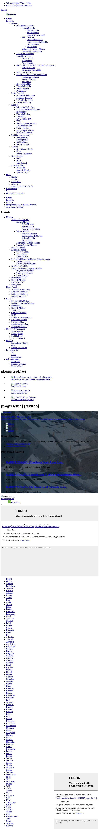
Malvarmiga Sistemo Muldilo (33, 49)
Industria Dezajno (23, 170)
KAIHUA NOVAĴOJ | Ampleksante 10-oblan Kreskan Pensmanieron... (43, 474)
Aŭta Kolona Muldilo (10, 419)
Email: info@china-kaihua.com (19, 5)
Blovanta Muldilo (23, 84)
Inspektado (20, 168)
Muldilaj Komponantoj (20, 135)
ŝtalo (18, 158)
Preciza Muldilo (22, 88)
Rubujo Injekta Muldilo (63, 419)
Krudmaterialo (17, 156)
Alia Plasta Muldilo (24, 72)
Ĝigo (18, 151)
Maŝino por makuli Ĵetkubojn (28, 109)
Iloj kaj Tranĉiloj (23, 144)
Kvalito (14, 177)
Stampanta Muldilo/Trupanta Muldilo (31, 74)
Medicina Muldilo (18, 247)
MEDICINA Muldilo (25, 54)
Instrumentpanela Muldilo (37, 42)
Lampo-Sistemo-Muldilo (32, 51)
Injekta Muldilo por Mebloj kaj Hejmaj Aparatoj (35, 65)
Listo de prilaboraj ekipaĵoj (22, 186)
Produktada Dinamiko (15, 193)
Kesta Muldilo (27, 63)
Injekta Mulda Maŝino (25, 107)
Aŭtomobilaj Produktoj (25, 95)
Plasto (18, 161)
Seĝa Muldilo (79, 419)
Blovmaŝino (21, 112)
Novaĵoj (14, 179)
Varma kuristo (22, 137)
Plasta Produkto (17, 93)
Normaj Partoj (22, 140)
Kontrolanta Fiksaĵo (24, 149)
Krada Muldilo (33, 33)
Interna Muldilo (28, 37)
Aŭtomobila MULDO (25, 26)
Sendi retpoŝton (7, 499)
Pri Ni (8, 175)
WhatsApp (15, 502)
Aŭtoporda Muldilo (35, 40)
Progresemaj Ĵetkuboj (25, 271)
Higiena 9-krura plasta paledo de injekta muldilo (30, 379)
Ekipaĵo (14, 105)
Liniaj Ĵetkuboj (22, 275)
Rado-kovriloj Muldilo (36, 35)
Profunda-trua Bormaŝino (26, 123)
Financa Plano (22, 172)
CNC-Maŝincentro (24, 119)
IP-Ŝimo (23, 419)
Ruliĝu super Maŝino (25, 130)
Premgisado (21, 91)
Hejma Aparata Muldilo (31, 70)
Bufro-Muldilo (33, 30)
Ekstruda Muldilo (23, 86)
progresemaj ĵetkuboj (30, 77)
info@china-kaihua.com (16, 446)
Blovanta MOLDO (19, 278)
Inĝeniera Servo (17, 165)
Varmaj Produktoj (8, 417)
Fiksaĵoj (14, 147)
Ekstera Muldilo (28, 28)
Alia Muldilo (32, 47)
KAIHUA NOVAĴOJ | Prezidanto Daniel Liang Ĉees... (35, 462)
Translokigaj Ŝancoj (24, 273)
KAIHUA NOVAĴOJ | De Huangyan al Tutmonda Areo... (36, 487)
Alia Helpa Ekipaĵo (24, 133)
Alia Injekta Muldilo (19, 266)
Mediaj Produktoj (23, 102)
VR (7, 191)
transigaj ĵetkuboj (29, 79)
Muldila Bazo (22, 142)
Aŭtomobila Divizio (19, 393)
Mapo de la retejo (24, 417)
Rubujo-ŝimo (27, 60)
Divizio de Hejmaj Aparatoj (22, 399)
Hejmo (9, 19)
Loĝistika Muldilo (23, 56)
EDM (18, 121)
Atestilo (14, 184)
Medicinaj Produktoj (24, 98)
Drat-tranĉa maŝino (24, 126)
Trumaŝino (20, 116)
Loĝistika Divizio (18, 386)
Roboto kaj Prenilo (24, 154)
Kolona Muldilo (33, 44)
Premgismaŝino (22, 128)
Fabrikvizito (16, 182)
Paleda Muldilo (28, 58)
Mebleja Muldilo (28, 67)
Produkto (10, 21)
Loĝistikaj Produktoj (24, 100)
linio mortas (26, 81)
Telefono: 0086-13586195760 (18, 3)
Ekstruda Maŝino (23, 114)
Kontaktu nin (11, 189)
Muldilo (14, 23)
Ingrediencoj (21, 163)
